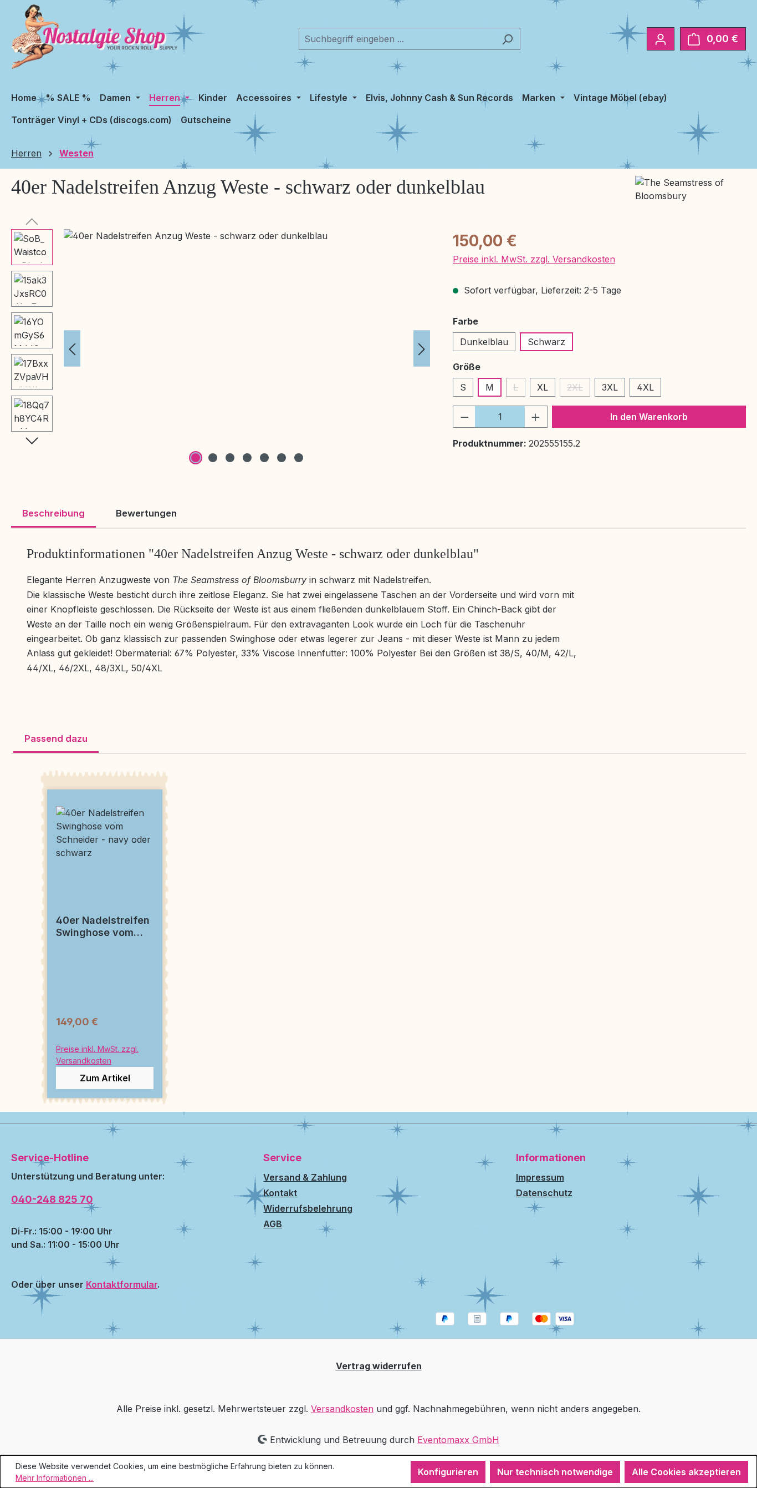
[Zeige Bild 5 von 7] (264, 457)
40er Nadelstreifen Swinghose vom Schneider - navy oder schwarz (103, 926)
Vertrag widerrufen (379, 1365)
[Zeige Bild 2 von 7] (212, 457)
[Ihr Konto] (660, 39)
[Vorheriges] (72, 348)
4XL (645, 387)
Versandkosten (342, 1408)
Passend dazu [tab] (56, 738)
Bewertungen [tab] (146, 513)
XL (542, 387)
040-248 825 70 (52, 1199)
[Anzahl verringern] (464, 417)
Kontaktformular (121, 1284)
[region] (221, 348)
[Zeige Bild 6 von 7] (281, 457)
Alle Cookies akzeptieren (686, 1471)
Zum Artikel (105, 1078)
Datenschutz (544, 1192)
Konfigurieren (448, 1471)
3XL (610, 387)
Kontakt (280, 1192)
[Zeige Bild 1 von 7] (195, 457)
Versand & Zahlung (305, 1177)
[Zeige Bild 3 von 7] (230, 457)
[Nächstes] (421, 348)
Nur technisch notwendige (555, 1471)
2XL (578, 389)
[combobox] (397, 39)
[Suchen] (507, 39)
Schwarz (546, 341)
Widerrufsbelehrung (307, 1208)
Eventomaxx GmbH (458, 1439)
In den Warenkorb (649, 416)
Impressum (540, 1177)
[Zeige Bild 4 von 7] (247, 457)
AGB (272, 1223)
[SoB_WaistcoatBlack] (247, 348)
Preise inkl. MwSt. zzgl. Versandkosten (534, 259)
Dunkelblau (484, 341)
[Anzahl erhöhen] (536, 417)
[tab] (53, 514)
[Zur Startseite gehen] (94, 36)
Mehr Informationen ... (55, 1477)
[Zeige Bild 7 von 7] (298, 457)
